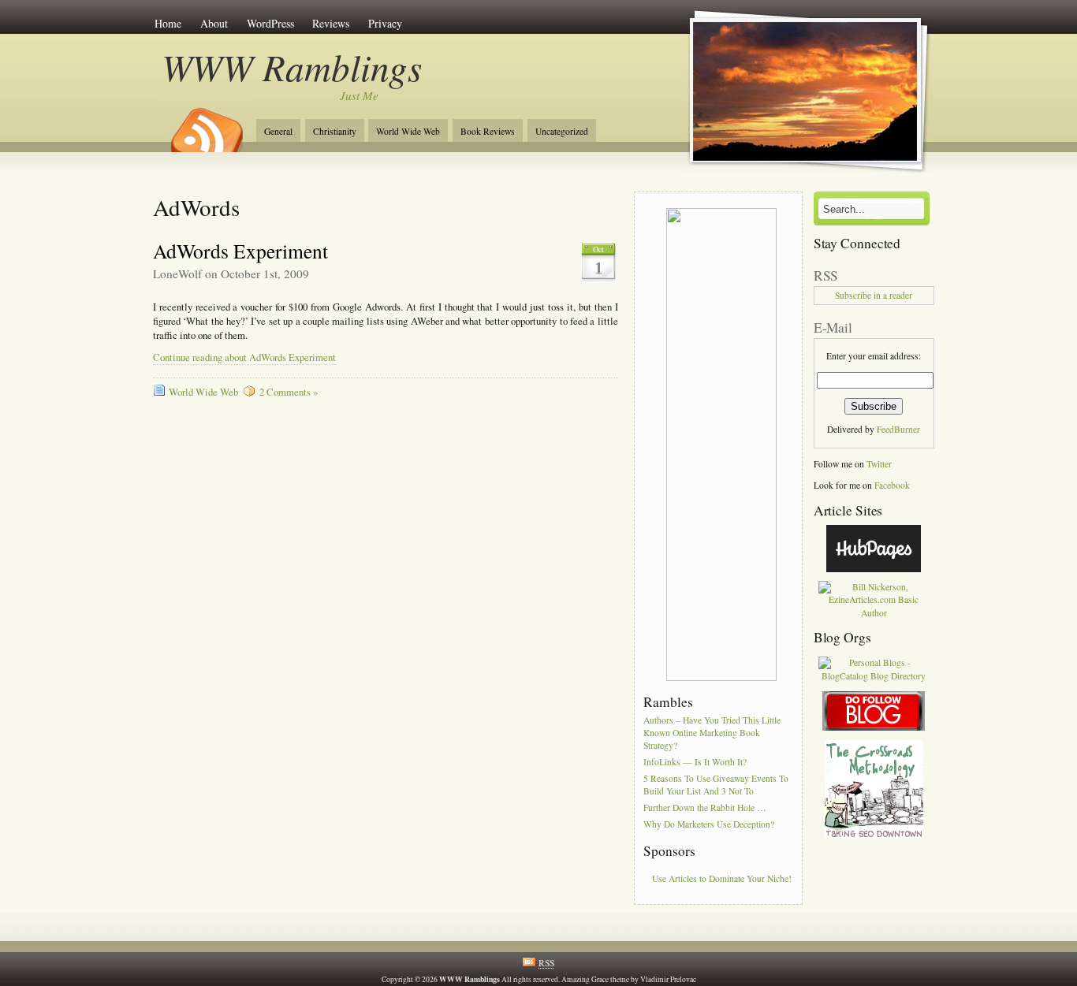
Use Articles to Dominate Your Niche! (722, 878)
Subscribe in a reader (873, 295)
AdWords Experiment (240, 250)
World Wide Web (408, 131)
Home (168, 23)
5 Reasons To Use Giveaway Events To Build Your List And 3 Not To (715, 784)
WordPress (270, 23)
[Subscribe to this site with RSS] (205, 124)
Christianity (334, 131)
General (278, 131)
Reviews (330, 23)
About (214, 23)
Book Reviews (487, 131)
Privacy (385, 23)
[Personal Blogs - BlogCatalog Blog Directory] (873, 676)
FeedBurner (898, 429)
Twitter (879, 464)
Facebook (892, 485)
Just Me (359, 95)
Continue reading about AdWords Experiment (244, 357)
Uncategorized (561, 131)
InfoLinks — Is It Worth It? (695, 762)
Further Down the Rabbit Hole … (704, 807)
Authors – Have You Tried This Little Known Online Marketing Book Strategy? (712, 732)
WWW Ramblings (292, 66)
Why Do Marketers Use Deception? (708, 824)
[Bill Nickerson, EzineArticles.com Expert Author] (873, 613)
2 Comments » (288, 392)
